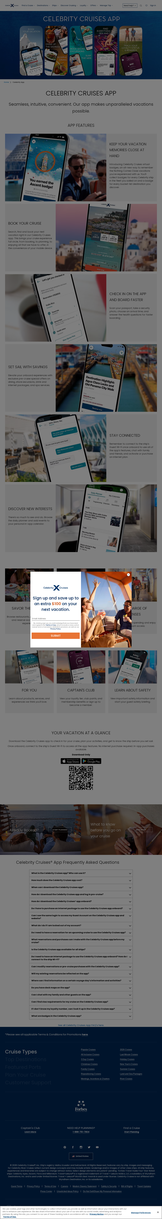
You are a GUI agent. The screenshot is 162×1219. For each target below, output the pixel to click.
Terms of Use (51, 625)
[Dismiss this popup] (128, 575)
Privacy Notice (97, 1214)
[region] (81, 1212)
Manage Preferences (141, 1212)
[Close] (158, 1212)
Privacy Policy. (55, 629)
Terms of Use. (9, 1217)
